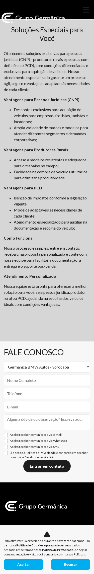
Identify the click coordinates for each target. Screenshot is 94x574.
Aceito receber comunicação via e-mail (36, 435)
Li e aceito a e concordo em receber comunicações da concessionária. (49, 455)
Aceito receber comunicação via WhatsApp (38, 441)
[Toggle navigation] (86, 10)
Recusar (70, 564)
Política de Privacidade (41, 453)
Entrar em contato (47, 466)
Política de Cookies (29, 545)
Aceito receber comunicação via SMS (34, 447)
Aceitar (23, 564)
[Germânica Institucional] (33, 17)
